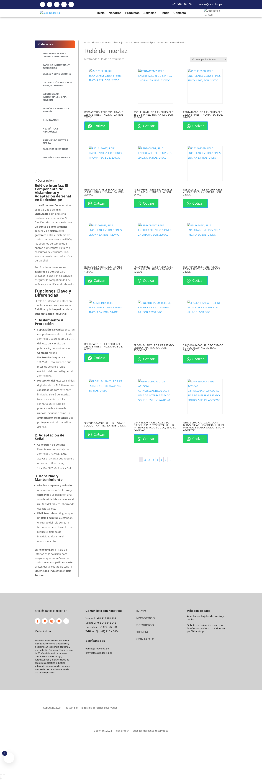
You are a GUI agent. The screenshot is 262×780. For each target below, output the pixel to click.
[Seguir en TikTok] (66, 621)
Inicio (100, 12)
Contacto (179, 12)
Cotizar (99, 125)
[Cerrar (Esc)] (4, 774)
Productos (132, 12)
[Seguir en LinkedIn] (45, 621)
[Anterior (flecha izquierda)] (0, 778)
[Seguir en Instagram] (52, 621)
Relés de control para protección (151, 42)
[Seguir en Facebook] (37, 621)
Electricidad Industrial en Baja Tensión (112, 42)
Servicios (149, 12)
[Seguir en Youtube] (59, 621)
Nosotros (115, 12)
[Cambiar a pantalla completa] (1, 774)
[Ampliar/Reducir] (0, 774)
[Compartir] (3, 774)
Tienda (164, 12)
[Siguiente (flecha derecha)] (1, 778)
